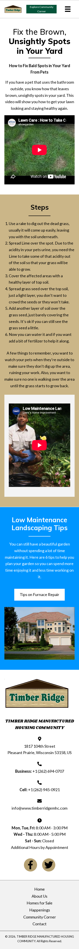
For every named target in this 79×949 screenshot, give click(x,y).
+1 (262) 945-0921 (44, 789)
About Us (39, 896)
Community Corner (39, 917)
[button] (41, 9)
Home (39, 889)
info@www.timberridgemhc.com (39, 808)
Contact (39, 924)
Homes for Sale (39, 903)
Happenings (39, 910)
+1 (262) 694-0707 (48, 771)
